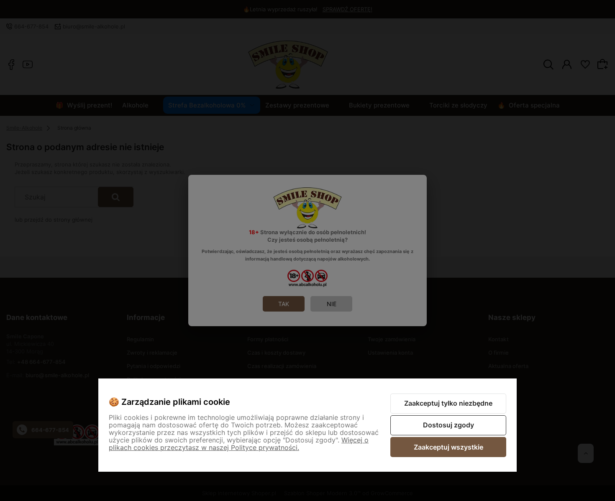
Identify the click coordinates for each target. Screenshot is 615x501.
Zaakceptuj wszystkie (448, 447)
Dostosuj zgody (448, 425)
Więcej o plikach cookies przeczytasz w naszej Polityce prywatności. (239, 444)
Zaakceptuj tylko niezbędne (448, 403)
